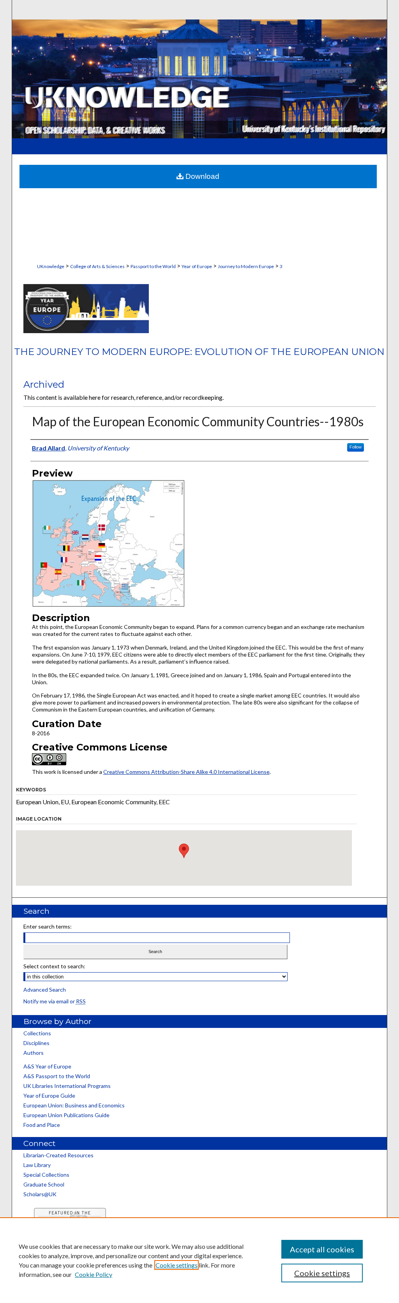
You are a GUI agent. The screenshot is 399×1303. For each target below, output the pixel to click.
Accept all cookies (322, 1249)
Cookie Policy (93, 1274)
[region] (199, 1260)
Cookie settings (176, 1265)
